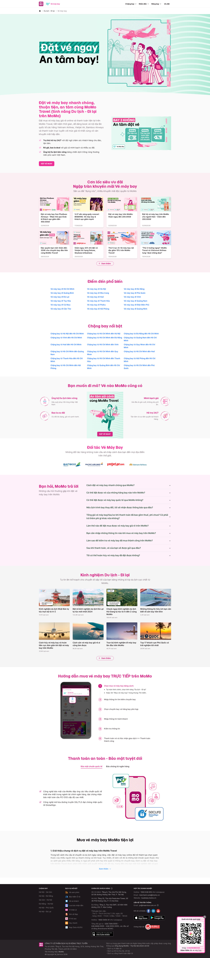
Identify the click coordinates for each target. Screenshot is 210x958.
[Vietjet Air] (116, 464)
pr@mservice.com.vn (147, 905)
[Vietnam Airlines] (138, 464)
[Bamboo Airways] (72, 464)
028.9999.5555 (97, 926)
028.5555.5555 (112, 926)
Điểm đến (143, 4)
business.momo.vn (148, 898)
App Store (141, 917)
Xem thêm (106, 263)
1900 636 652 (152, 892)
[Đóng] (204, 916)
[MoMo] (40, 11)
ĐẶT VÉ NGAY (46, 164)
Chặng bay (129, 4)
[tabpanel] (105, 797)
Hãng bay (155, 4)
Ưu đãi (167, 4)
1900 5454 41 (104, 920)
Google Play (157, 917)
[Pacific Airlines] (94, 464)
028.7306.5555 (111, 924)
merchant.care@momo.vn (149, 895)
